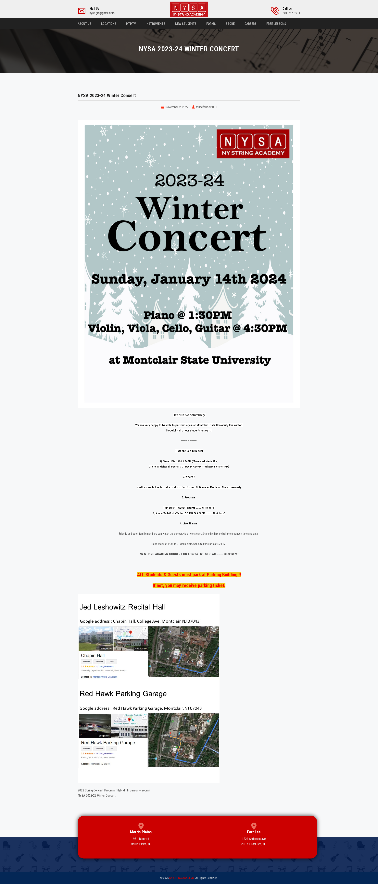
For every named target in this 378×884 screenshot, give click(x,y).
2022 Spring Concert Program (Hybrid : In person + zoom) (114, 790)
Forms (211, 24)
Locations (108, 24)
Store (230, 24)
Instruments (155, 24)
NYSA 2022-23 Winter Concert (97, 795)
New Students (185, 24)
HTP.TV (131, 24)
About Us (84, 24)
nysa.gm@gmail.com (102, 11)
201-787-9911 (291, 11)
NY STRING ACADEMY (181, 878)
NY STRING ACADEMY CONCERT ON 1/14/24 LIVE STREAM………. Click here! (189, 554)
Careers (251, 24)
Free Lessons (276, 24)
